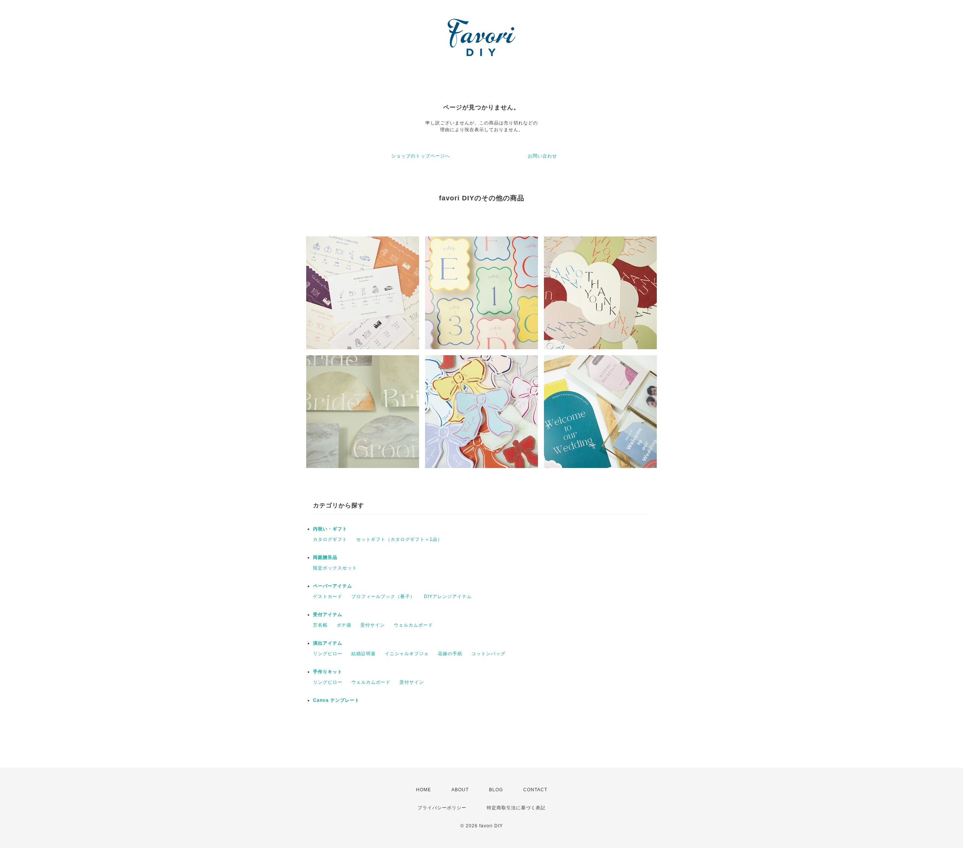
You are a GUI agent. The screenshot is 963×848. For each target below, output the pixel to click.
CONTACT (535, 789)
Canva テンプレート (336, 700)
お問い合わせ (542, 156)
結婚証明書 (363, 653)
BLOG (496, 789)
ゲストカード (327, 596)
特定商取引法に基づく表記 (516, 807)
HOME (423, 789)
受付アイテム (327, 614)
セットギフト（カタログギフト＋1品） (399, 539)
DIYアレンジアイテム (448, 596)
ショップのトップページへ (420, 156)
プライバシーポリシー (442, 807)
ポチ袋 (344, 625)
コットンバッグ (488, 653)
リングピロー (327, 653)
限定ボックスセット (335, 568)
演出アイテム (327, 643)
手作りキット (327, 671)
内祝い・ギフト (330, 529)
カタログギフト (330, 539)
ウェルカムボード (413, 625)
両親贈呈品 (325, 557)
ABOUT (460, 789)
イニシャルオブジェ (407, 653)
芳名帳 (320, 625)
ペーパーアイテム (332, 586)
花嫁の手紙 (450, 653)
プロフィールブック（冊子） (383, 596)
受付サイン (372, 625)
